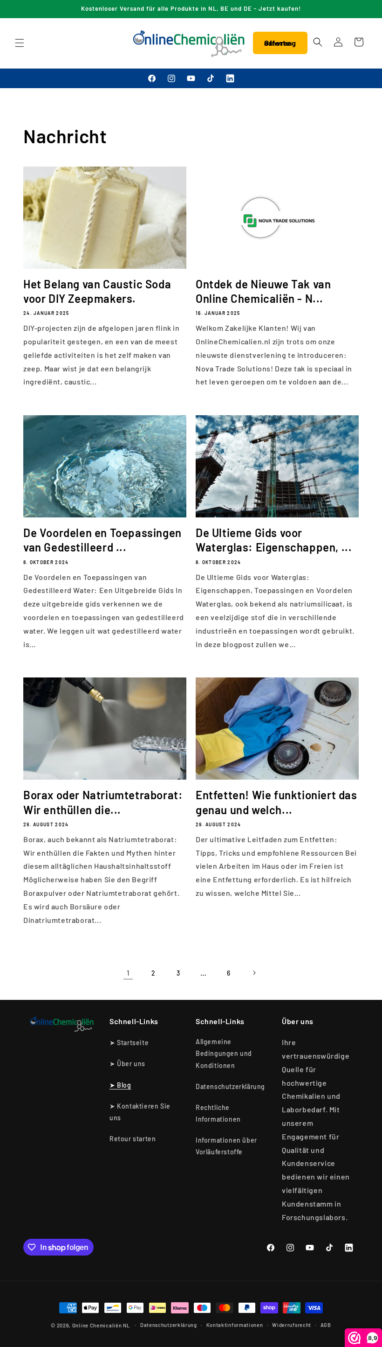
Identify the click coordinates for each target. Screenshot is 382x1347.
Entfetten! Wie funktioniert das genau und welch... (276, 802)
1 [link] (128, 972)
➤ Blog (120, 1085)
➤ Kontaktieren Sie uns (140, 1112)
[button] (19, 43)
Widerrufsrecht (291, 1325)
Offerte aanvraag (280, 42)
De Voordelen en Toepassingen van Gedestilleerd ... (102, 540)
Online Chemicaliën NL (101, 1325)
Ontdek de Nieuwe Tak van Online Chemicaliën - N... (263, 291)
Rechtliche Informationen (218, 1113)
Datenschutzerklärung (230, 1086)
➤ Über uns (127, 1064)
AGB (326, 1325)
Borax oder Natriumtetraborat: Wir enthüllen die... (103, 802)
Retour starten (132, 1139)
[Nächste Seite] (254, 973)
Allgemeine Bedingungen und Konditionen (224, 1053)
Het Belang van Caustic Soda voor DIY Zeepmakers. (97, 291)
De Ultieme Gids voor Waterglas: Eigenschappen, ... (274, 540)
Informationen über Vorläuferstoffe (226, 1146)
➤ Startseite (129, 1043)
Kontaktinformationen (234, 1325)
